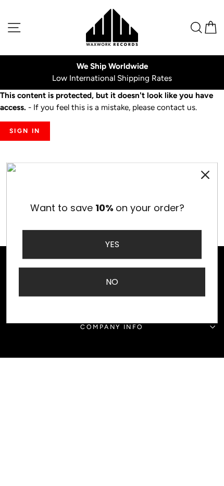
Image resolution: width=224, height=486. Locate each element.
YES (112, 244)
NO (112, 282)
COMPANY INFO (111, 327)
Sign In (25, 131)
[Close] (205, 174)
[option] (112, 72)
